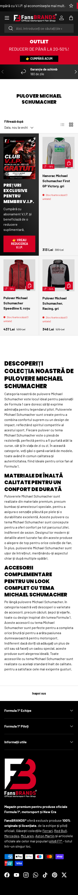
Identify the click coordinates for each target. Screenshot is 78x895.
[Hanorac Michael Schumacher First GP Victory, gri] (58, 153)
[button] (71, 18)
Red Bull (60, 831)
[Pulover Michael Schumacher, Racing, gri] (58, 275)
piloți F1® (56, 841)
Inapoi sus (39, 693)
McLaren (27, 836)
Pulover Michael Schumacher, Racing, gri (54, 303)
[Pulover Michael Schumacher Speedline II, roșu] (19, 275)
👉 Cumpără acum (39, 58)
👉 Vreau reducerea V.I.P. (19, 243)
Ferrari (47, 831)
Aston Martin (45, 836)
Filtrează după (13, 121)
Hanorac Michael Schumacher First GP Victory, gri (56, 181)
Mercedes (11, 836)
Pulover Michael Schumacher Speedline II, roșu (16, 303)
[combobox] (39, 28)
